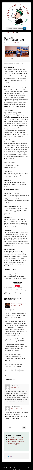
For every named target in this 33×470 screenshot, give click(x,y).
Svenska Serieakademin (11, 467)
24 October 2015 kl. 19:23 (16, 387)
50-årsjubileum (11, 292)
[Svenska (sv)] (8, 456)
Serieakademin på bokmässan (14, 287)
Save (18, 286)
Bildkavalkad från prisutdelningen (18, 290)
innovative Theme (24, 467)
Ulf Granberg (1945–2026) (15, 437)
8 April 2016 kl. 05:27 (15, 305)
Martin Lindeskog (16, 304)
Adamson (18, 292)
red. (22, 42)
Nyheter (21, 294)
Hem (5, 33)
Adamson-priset (11, 33)
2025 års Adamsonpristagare (16, 441)
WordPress (17, 469)
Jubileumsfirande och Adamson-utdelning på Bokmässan (14, 445)
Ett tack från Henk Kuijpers (15, 439)
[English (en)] (11, 456)
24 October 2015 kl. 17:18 (16, 408)
